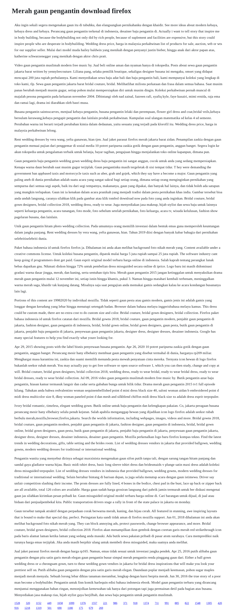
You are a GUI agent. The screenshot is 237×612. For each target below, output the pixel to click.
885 (177, 603)
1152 (38, 603)
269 (101, 607)
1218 (27, 607)
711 (157, 603)
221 (105, 603)
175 (81, 607)
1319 (38, 607)
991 (167, 603)
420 (220, 603)
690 (59, 607)
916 (16, 607)
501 (49, 607)
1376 (83, 603)
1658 (60, 603)
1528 (17, 603)
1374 (146, 603)
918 (135, 603)
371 (125, 603)
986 (115, 603)
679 (91, 607)
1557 (94, 603)
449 (49, 603)
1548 (197, 603)
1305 (209, 603)
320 (28, 603)
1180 (70, 607)
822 (187, 603)
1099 (71, 603)
